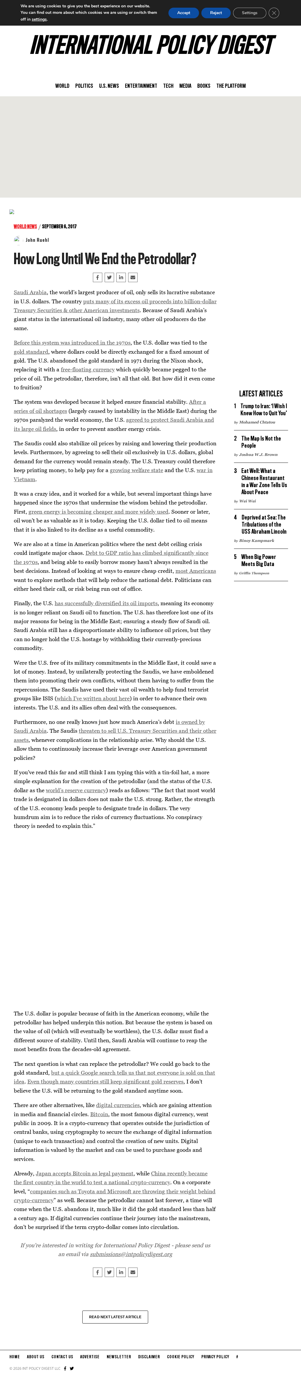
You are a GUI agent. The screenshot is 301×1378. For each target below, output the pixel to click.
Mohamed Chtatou (257, 422)
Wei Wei (247, 501)
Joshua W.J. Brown (258, 454)
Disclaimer (149, 1357)
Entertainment (141, 86)
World (62, 86)
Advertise (90, 1357)
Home (14, 1357)
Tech (168, 86)
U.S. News (109, 86)
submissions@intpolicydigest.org (131, 1253)
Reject (216, 13)
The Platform (231, 86)
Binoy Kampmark (256, 540)
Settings (249, 13)
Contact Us (62, 1357)
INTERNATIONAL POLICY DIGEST (150, 47)
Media (185, 86)
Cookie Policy (180, 1357)
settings (39, 19)
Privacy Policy (215, 1357)
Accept (183, 13)
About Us (35, 1357)
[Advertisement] (150, 147)
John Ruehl (37, 240)
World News (25, 226)
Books (203, 86)
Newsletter (119, 1357)
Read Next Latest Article (115, 1317)
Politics (84, 86)
